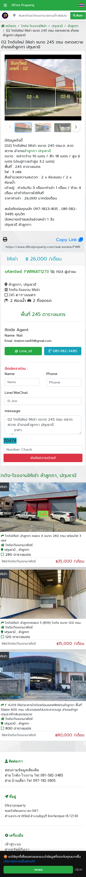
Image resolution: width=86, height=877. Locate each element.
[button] (75, 127)
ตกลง (38, 870)
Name (10, 374)
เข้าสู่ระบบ (13, 844)
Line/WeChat (16, 392)
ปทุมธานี (44, 151)
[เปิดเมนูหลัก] (5, 5)
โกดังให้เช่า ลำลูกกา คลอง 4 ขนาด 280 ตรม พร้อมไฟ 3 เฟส (41, 538)
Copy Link (67, 239)
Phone (51, 374)
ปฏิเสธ (78, 870)
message (12, 411)
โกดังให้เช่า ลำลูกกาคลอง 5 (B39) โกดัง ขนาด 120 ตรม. (43, 623)
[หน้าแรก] (5, 15)
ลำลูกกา (30, 151)
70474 (10, 441)
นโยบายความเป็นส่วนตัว (20, 861)
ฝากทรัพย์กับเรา (17, 849)
